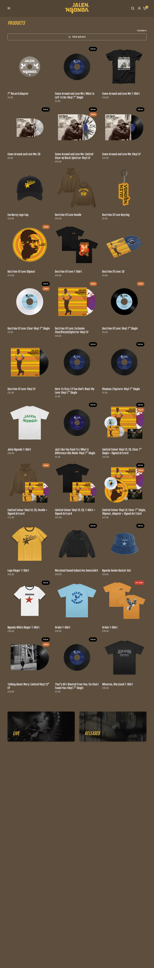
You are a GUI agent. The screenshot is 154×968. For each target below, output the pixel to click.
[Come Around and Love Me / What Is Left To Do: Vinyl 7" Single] (77, 67)
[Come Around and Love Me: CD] (30, 127)
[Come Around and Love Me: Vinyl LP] (124, 127)
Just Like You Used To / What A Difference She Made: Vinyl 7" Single (75, 451)
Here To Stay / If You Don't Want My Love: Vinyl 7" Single (74, 390)
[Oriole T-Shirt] (77, 601)
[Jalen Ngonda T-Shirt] (30, 423)
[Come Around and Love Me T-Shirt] (124, 67)
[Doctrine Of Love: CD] (124, 245)
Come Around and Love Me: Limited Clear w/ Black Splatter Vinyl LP (74, 156)
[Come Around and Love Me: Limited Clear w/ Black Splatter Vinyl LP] (77, 127)
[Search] (133, 8)
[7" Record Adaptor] (30, 67)
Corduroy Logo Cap (18, 215)
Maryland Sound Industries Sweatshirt (76, 570)
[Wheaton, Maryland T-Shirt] (124, 657)
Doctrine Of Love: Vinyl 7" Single (120, 328)
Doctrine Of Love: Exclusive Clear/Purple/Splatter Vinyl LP (71, 330)
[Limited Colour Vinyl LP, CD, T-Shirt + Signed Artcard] (77, 483)
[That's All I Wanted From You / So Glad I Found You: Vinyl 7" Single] (77, 657)
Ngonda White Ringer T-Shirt (24, 627)
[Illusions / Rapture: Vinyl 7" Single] (124, 362)
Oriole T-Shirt (62, 627)
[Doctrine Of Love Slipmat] (30, 245)
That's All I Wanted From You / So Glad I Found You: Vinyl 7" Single (77, 686)
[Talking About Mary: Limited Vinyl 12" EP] (30, 657)
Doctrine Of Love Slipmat (21, 271)
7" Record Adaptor (18, 93)
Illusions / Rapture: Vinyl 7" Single (121, 389)
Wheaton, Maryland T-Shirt (117, 684)
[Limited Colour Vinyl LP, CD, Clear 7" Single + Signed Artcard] (124, 423)
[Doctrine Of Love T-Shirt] (77, 245)
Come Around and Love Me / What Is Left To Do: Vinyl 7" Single (74, 95)
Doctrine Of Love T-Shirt (68, 271)
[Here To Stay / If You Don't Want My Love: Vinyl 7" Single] (77, 362)
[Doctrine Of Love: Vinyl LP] (30, 362)
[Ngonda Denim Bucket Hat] (124, 544)
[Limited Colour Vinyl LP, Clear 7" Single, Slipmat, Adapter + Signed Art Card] (124, 483)
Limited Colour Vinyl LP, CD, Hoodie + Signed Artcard (27, 511)
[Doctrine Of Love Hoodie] (77, 188)
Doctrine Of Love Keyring (115, 215)
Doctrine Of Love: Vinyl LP (21, 389)
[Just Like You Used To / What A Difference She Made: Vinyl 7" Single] (77, 423)
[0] (143, 8)
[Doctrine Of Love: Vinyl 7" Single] (124, 302)
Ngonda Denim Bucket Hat (116, 570)
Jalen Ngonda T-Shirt (19, 449)
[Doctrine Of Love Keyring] (124, 188)
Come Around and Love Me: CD (24, 154)
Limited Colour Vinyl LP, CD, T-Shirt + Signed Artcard (75, 511)
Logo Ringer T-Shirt (18, 570)
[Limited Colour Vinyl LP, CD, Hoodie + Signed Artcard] (30, 483)
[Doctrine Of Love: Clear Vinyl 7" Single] (30, 302)
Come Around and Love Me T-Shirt (121, 93)
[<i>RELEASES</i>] (112, 727)
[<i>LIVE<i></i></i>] (41, 727)
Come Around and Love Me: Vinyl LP (121, 154)
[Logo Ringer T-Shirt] (30, 544)
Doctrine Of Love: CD (113, 271)
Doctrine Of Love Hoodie (68, 215)
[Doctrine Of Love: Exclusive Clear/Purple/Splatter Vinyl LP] (77, 302)
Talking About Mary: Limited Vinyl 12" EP (28, 686)
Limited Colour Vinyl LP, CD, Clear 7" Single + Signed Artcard (122, 451)
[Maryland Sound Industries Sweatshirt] (77, 544)
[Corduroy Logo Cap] (30, 188)
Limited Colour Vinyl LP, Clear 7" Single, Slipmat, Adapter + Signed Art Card (124, 511)
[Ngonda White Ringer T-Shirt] (30, 601)
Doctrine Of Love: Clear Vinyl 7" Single (29, 328)
